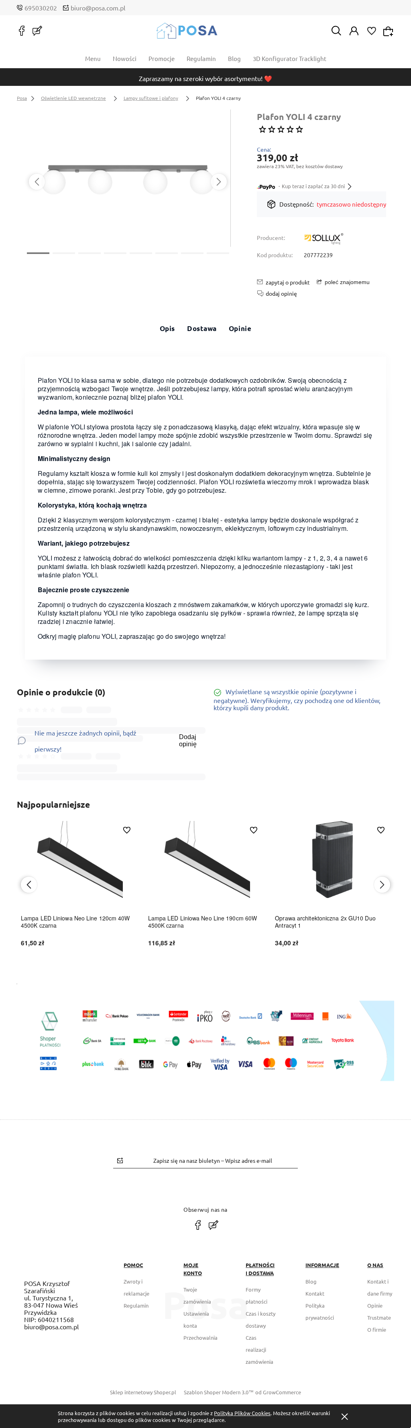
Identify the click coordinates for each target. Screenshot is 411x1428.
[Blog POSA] (37, 30)
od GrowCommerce (278, 1392)
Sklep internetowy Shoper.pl (143, 1392)
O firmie (376, 1329)
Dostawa (202, 328)
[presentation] (37, 182)
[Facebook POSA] (21, 30)
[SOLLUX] (324, 239)
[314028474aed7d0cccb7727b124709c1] (128, 178)
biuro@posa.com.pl (98, 7)
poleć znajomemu (347, 282)
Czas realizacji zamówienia (259, 1349)
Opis (167, 328)
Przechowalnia (200, 1337)
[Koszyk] (389, 30)
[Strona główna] (186, 31)
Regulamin (136, 1305)
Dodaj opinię (188, 740)
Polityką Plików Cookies (242, 1413)
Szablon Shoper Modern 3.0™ (219, 1392)
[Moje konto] (354, 30)
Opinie (240, 328)
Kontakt (314, 1293)
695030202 (40, 7)
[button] (38, 252)
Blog (311, 1281)
